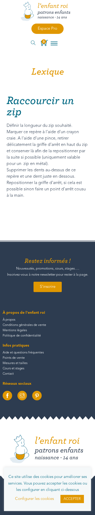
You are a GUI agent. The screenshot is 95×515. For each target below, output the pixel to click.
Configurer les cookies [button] (34, 499)
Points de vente (14, 358)
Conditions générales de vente (24, 325)
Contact (8, 373)
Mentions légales (15, 330)
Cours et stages (13, 368)
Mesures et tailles (15, 363)
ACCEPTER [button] (72, 499)
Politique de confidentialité (22, 335)
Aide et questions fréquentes (23, 352)
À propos (9, 319)
